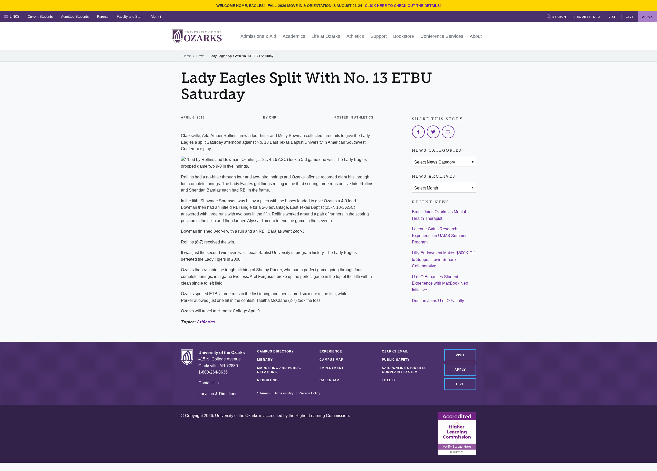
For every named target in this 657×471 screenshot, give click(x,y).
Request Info (587, 16)
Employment (332, 368)
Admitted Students (75, 17)
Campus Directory (275, 351)
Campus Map (331, 359)
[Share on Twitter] (433, 131)
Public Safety (396, 359)
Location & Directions (217, 394)
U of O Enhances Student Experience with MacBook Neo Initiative (440, 283)
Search (559, 16)
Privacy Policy (309, 393)
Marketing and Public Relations (279, 370)
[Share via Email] (448, 131)
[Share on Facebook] (418, 131)
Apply (460, 370)
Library (265, 359)
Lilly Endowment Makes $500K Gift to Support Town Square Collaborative (444, 259)
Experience (331, 351)
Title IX (389, 380)
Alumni (156, 17)
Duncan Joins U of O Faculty (438, 300)
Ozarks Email (395, 351)
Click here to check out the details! (403, 6)
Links (15, 17)
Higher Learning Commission (322, 415)
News (200, 56)
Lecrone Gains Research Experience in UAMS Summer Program (439, 235)
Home (186, 56)
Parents (103, 17)
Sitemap (263, 393)
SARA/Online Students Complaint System (404, 370)
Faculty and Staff (129, 17)
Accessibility (284, 393)
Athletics (206, 321)
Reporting (267, 380)
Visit (612, 16)
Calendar (329, 380)
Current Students (40, 17)
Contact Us (208, 383)
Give (630, 16)
